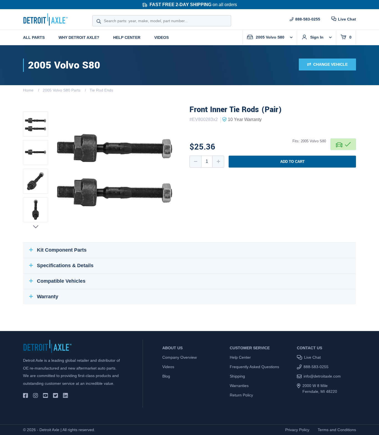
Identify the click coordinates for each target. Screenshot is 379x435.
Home (28, 90)
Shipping (237, 376)
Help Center (126, 37)
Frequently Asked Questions (254, 367)
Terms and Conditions (337, 430)
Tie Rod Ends (101, 90)
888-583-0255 (307, 19)
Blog (166, 376)
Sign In (317, 37)
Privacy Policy (297, 430)
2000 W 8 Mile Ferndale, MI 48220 (319, 388)
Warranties (239, 385)
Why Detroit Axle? (79, 37)
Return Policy (241, 395)
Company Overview (179, 357)
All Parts (34, 37)
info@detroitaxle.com (322, 376)
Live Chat (347, 19)
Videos (161, 37)
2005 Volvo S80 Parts (61, 90)
